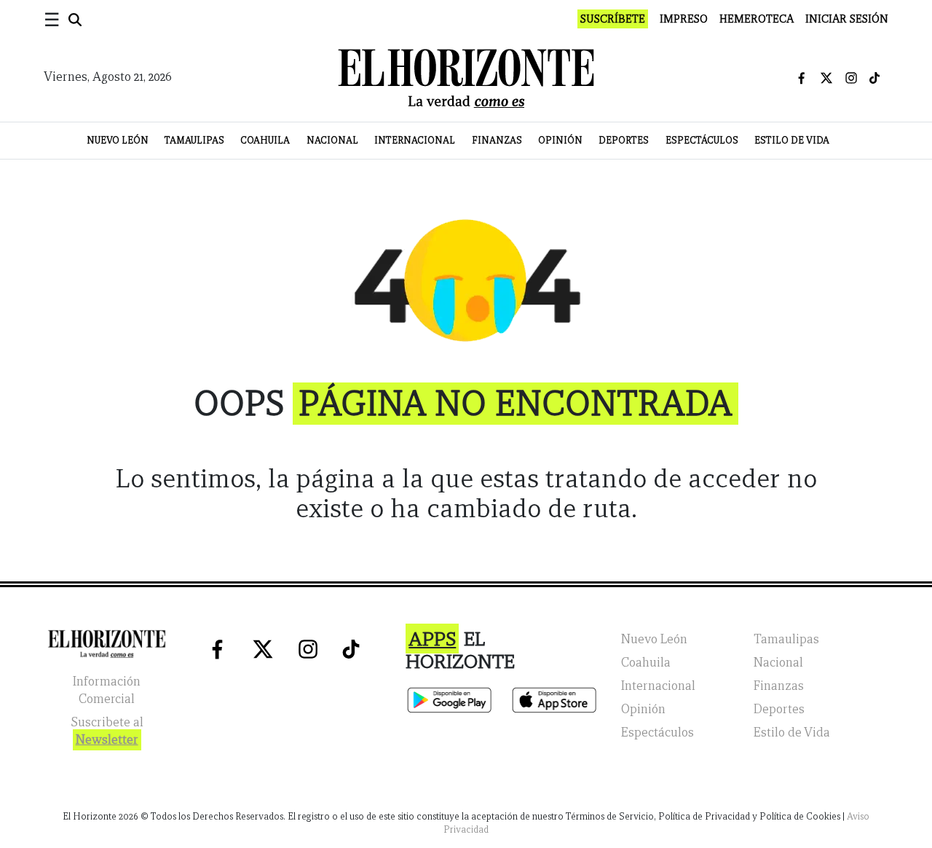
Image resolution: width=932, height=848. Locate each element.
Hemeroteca (756, 18)
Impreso (684, 18)
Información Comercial (107, 690)
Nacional (332, 140)
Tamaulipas (194, 140)
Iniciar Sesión (846, 18)
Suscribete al (107, 731)
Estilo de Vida (791, 140)
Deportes (624, 140)
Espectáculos (702, 140)
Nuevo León (118, 140)
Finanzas (497, 140)
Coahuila (265, 140)
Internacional (414, 140)
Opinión (560, 140)
